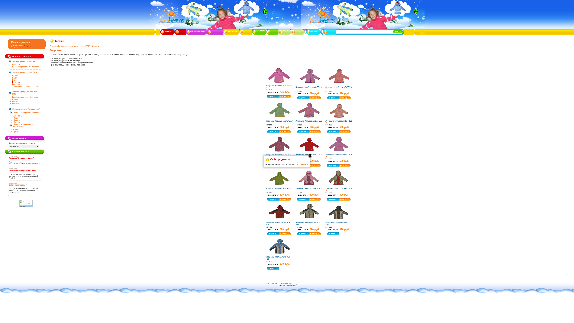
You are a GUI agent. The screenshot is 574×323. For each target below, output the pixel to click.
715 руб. (285, 91)
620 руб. (285, 229)
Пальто (15, 78)
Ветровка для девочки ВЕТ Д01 (279, 86)
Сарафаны (17, 116)
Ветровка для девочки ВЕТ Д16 (338, 155)
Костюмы (16, 84)
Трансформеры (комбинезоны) (25, 86)
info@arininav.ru (301, 164)
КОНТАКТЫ (314, 31)
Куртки (15, 80)
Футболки (16, 65)
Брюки (15, 76)
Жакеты (16, 122)
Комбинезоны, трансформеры (25, 97)
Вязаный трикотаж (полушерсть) (26, 67)
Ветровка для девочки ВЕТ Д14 (309, 189)
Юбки (15, 118)
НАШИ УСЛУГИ (262, 31)
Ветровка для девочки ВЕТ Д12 (309, 87)
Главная (53, 46)
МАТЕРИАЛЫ (232, 31)
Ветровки (16, 82)
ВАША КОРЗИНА (288, 31)
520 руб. (315, 93)
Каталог (61, 46)
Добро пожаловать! (17, 185)
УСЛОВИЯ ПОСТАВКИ (197, 31)
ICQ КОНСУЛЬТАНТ (403, 11)
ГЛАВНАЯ (168, 31)
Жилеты (16, 120)
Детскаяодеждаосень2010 (78, 46)
